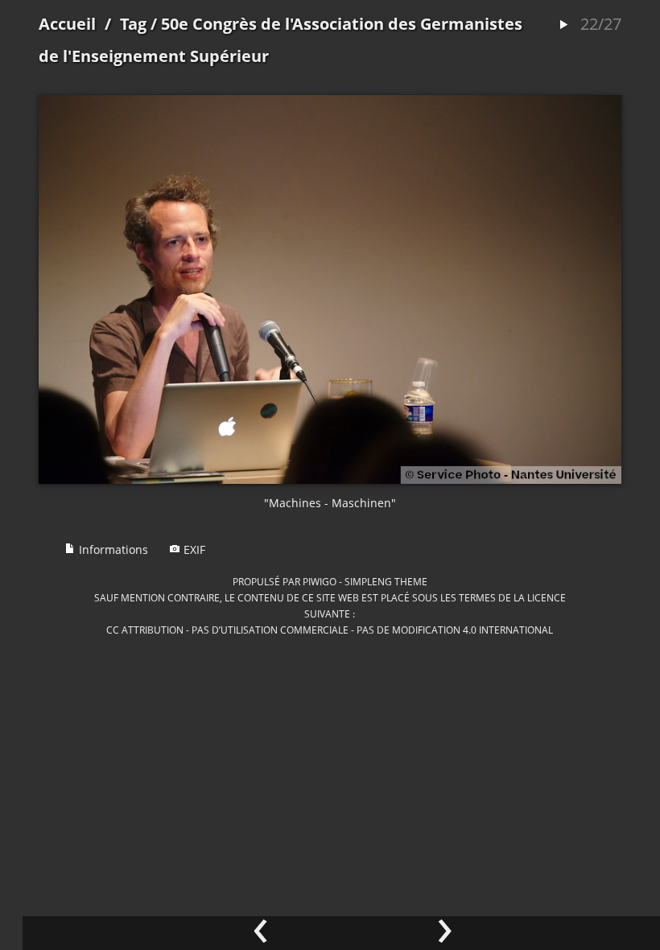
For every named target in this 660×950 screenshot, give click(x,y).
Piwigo (319, 581)
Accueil (67, 24)
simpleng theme (385, 581)
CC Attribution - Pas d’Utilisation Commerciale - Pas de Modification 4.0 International (329, 629)
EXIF (192, 549)
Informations (112, 549)
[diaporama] (563, 25)
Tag (133, 24)
